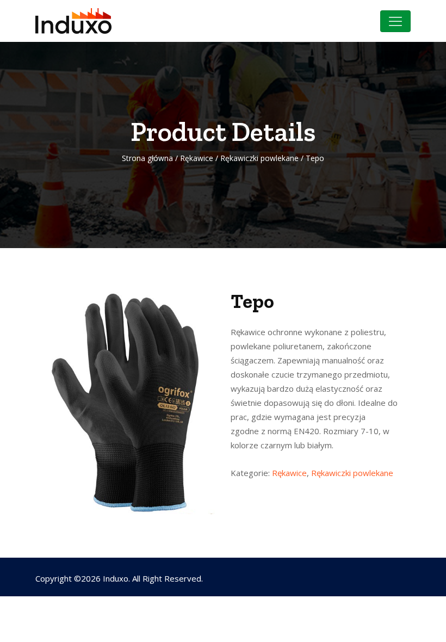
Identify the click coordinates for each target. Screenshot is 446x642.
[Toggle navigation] (395, 21)
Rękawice (196, 158)
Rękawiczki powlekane (259, 158)
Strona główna (147, 158)
